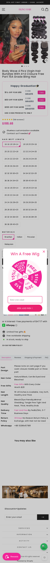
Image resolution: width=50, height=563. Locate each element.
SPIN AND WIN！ (25, 308)
